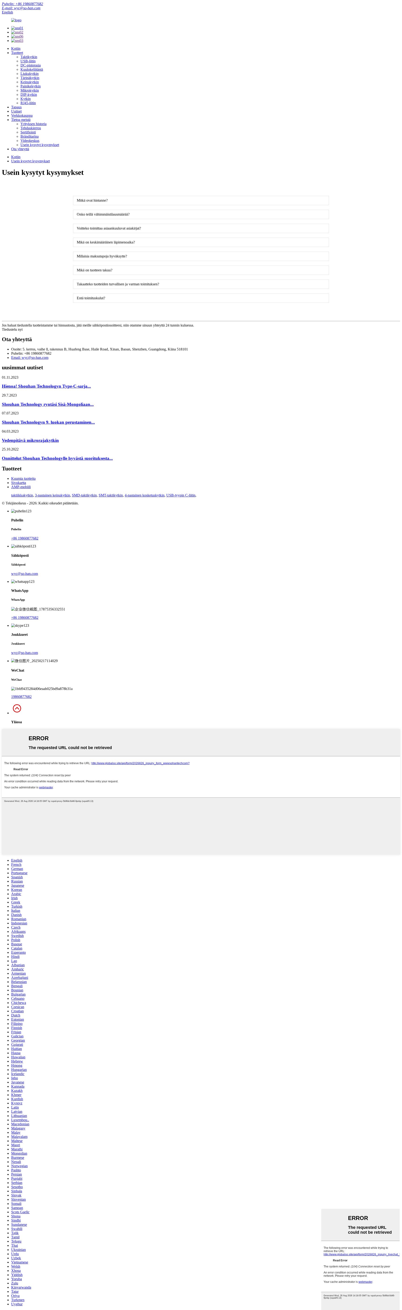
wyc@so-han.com (24, 574)
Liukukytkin (29, 74)
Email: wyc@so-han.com (29, 358)
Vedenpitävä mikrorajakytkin (30, 440)
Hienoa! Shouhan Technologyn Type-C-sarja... (46, 386)
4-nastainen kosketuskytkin (144, 495)
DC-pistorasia (30, 65)
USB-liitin (28, 61)
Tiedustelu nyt (12, 329)
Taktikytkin (28, 57)
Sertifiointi (28, 132)
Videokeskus (29, 141)
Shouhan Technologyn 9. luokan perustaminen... (48, 422)
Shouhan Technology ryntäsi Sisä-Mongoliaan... (48, 404)
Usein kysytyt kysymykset (39, 145)
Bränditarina (29, 136)
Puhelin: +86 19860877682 (22, 4)
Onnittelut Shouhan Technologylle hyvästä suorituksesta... (57, 458)
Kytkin (25, 99)
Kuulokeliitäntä (31, 69)
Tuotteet (17, 53)
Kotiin (15, 48)
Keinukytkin (29, 82)
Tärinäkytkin (29, 78)
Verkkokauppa (22, 115)
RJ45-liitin (28, 103)
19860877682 (21, 697)
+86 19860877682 (24, 538)
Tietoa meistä (20, 120)
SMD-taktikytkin (84, 495)
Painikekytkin (30, 86)
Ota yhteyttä (20, 149)
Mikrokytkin (29, 90)
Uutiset (16, 111)
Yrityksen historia (33, 124)
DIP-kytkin (28, 95)
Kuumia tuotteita (23, 478)
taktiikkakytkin (22, 495)
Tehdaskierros (30, 128)
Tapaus (16, 107)
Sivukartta (18, 483)
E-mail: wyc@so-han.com (21, 8)
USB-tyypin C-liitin (180, 495)
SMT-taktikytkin (111, 495)
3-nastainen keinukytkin (52, 495)
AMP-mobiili (21, 487)
